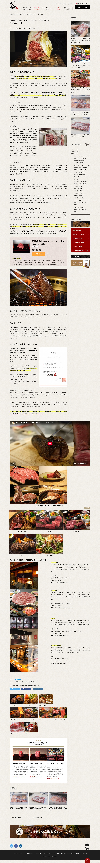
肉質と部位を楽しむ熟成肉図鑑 (81, 167)
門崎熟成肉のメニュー (18, 776)
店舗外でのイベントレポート (80, 202)
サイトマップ (84, 853)
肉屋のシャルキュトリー (79, 207)
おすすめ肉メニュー (47, 8)
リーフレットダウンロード (60, 4)
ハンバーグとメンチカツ (79, 155)
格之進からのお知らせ (17, 853)
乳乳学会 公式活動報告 (79, 162)
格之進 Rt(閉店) (79, 190)
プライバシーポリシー (48, 853)
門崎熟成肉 (18, 28)
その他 (75, 211)
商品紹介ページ (76, 151)
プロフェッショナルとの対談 (80, 181)
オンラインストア (82, 7)
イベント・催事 (77, 200)
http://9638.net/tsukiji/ (62, 663)
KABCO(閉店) (78, 195)
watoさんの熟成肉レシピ (79, 174)
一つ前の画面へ (17, 817)
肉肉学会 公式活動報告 (79, 160)
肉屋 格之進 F (78, 188)
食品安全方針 (38, 853)
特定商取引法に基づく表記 (60, 853)
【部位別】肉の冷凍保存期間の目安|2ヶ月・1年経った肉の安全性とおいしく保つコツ (58, 809)
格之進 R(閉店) (78, 193)
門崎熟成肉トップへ (38, 817)
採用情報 (70, 4)
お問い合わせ (67, 8)
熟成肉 (75, 204)
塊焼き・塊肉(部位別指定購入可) (17, 720)
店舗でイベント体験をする (80, 183)
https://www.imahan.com (63, 582)
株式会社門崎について (29, 853)
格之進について (27, 8)
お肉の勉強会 (75, 148)
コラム (58, 8)
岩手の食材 (76, 179)
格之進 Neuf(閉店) (79, 197)
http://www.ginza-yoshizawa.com (65, 607)
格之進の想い (77, 176)
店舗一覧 (36, 8)
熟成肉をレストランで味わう (80, 169)
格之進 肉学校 (78, 186)
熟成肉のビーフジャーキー (80, 209)
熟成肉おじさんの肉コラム (28, 28)
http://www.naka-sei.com (63, 635)
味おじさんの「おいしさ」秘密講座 (82, 165)
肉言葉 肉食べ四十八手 (79, 172)
